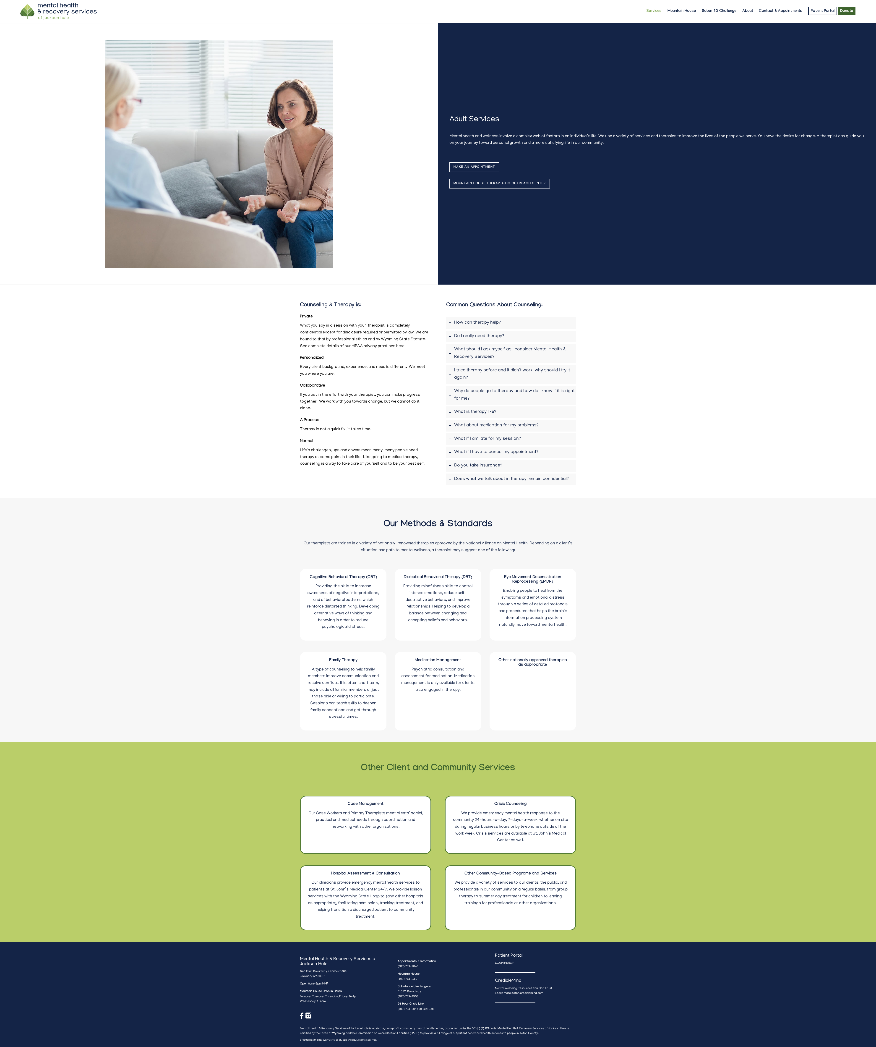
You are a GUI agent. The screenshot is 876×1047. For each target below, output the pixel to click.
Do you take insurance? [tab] (478, 465)
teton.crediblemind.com (527, 993)
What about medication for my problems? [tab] (496, 425)
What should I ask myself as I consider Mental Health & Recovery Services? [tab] (510, 353)
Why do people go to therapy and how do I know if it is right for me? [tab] (514, 395)
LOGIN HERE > (504, 963)
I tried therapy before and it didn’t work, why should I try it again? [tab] (512, 374)
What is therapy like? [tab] (475, 412)
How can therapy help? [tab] (477, 322)
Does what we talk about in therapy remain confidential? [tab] (511, 479)
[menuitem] (654, 11)
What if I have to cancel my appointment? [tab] (496, 452)
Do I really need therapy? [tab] (479, 336)
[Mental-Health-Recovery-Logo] (59, 11)
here (400, 346)
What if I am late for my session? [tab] (487, 439)
